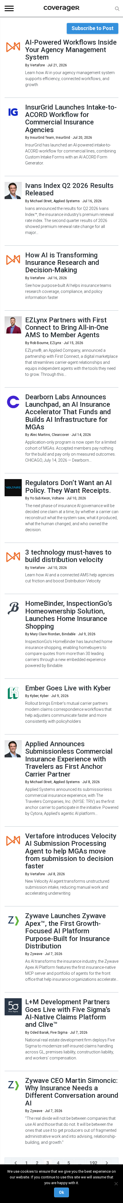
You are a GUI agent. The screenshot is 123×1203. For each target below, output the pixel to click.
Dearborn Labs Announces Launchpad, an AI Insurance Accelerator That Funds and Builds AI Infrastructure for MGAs (68, 412)
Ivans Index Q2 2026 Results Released (69, 189)
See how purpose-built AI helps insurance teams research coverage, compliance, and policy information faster (68, 291)
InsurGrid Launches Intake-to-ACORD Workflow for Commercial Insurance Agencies (71, 118)
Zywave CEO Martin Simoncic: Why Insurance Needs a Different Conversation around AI (71, 1092)
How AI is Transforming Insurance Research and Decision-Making (62, 262)
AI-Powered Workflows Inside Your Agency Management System (71, 49)
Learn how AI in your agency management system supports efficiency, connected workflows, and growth (70, 78)
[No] (116, 1183)
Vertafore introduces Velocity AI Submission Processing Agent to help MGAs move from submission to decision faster (70, 851)
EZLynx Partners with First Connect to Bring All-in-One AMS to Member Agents (66, 327)
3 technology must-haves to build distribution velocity (68, 556)
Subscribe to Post (93, 28)
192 (93, 1163)
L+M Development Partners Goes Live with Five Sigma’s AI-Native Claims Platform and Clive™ (67, 1013)
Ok (61, 1192)
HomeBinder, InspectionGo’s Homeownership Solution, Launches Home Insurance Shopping (68, 614)
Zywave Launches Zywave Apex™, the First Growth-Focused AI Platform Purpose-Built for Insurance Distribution (67, 931)
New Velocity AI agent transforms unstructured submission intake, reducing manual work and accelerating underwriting (67, 887)
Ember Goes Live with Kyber (68, 688)
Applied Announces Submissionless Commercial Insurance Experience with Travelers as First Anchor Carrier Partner (68, 759)
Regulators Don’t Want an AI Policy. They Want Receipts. (68, 486)
